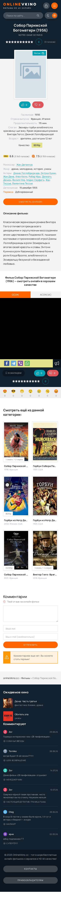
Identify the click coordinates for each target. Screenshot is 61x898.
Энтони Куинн (48, 173)
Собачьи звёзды (15, 741)
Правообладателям (30, 880)
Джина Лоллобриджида (26, 173)
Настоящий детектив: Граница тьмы (26, 801)
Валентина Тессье (22, 183)
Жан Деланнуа (24, 164)
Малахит (11, 824)
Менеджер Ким (14, 779)
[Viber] (20, 363)
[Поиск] (38, 15)
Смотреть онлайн (30, 201)
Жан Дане (8, 176)
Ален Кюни (21, 176)
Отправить (31, 644)
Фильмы (25, 678)
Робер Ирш (35, 176)
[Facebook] (6, 363)
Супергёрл (12, 843)
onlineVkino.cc (11, 678)
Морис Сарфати (35, 179)
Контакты (30, 868)
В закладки (14, 373)
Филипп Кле (18, 179)
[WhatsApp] (27, 363)
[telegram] (13, 363)
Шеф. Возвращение (16, 760)
